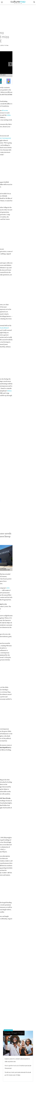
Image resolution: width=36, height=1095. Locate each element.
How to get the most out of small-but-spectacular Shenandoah (18, 1067)
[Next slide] (10, 64)
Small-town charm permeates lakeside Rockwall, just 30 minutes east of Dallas (18, 1074)
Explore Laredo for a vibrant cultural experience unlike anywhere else (17, 1060)
